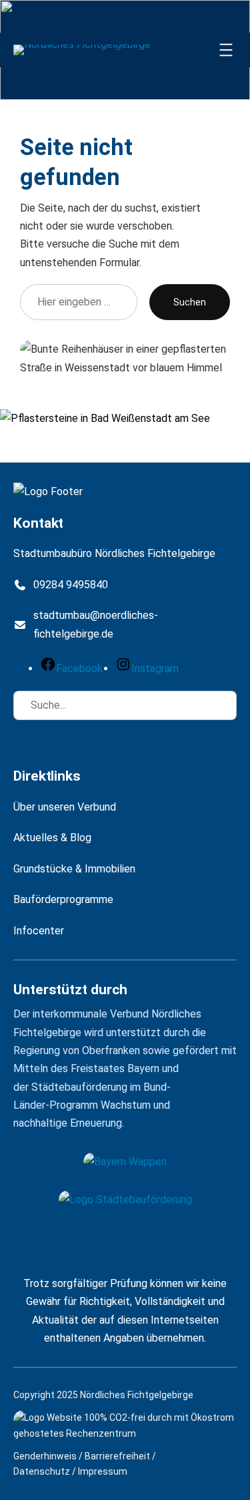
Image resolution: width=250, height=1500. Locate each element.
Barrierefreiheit (117, 1456)
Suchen (189, 302)
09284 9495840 (70, 584)
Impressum (102, 1471)
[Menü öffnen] (226, 50)
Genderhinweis (45, 1456)
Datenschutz (41, 1471)
